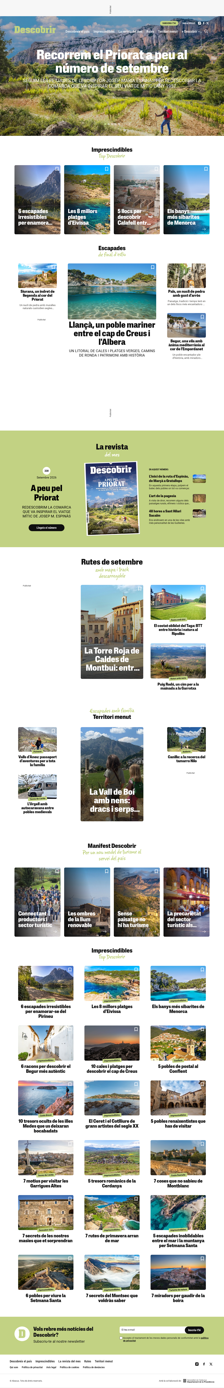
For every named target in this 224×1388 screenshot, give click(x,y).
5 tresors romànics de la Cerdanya (112, 1184)
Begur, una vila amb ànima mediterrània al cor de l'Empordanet (186, 345)
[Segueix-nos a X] (208, 23)
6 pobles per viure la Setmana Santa (46, 1298)
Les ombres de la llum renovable (81, 920)
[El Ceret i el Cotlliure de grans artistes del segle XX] (112, 1098)
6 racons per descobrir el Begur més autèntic (46, 1069)
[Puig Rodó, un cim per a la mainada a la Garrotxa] (178, 660)
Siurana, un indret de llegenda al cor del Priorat (38, 296)
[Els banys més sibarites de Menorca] (187, 199)
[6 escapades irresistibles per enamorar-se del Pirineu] (37, 199)
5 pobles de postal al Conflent (178, 1069)
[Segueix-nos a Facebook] (204, 23)
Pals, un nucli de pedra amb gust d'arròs (186, 294)
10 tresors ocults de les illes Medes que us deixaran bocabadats (46, 1126)
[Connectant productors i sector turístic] (37, 902)
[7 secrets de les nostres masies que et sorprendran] (45, 1212)
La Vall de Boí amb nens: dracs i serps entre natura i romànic (112, 809)
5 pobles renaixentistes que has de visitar (178, 1124)
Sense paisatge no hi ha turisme (133, 920)
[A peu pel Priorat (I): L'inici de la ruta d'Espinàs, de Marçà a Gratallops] (199, 479)
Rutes (150, 31)
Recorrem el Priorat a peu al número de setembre (112, 62)
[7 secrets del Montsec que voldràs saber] (112, 1272)
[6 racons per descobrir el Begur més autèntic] (45, 1043)
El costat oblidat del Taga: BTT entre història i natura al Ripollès (178, 630)
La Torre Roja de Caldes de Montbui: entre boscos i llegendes (111, 668)
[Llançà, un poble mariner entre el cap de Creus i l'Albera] (112, 291)
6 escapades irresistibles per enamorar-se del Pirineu (35, 220)
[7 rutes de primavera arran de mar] (112, 1212)
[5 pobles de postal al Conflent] (178, 1043)
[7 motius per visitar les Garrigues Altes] (45, 1157)
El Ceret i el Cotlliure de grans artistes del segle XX (112, 1124)
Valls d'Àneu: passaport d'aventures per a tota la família (37, 761)
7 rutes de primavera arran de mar (112, 1238)
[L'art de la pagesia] (199, 498)
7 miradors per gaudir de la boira (178, 1298)
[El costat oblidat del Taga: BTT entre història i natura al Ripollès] (178, 602)
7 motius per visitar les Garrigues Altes (45, 1184)
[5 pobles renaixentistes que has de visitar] (178, 1098)
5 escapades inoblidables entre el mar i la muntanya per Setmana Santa (178, 1241)
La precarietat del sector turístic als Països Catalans (184, 925)
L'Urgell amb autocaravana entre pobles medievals (37, 808)
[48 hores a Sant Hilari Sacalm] (199, 513)
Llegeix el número (47, 527)
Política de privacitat (32, 1367)
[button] (105, 124)
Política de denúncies (94, 1367)
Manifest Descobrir (112, 846)
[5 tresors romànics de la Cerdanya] (112, 1157)
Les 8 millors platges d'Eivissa (82, 217)
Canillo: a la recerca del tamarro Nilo (186, 759)
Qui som (14, 1367)
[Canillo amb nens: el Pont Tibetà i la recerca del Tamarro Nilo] (186, 739)
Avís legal (51, 1367)
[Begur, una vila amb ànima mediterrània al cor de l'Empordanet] (186, 325)
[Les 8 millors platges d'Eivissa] (87, 199)
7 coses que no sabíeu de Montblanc (178, 1184)
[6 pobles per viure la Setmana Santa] (45, 1272)
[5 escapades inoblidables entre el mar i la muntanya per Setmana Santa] (178, 1212)
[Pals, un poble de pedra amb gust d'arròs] (186, 275)
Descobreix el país (78, 31)
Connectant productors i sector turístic (35, 920)
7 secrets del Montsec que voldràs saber (112, 1298)
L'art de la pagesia (162, 496)
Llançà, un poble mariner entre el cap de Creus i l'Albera (112, 334)
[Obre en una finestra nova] (198, 1381)
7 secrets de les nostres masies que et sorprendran (46, 1238)
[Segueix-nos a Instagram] (200, 23)
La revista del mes (130, 31)
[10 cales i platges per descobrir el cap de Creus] (112, 1043)
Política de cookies (69, 1367)
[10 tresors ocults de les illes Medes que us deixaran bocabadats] (45, 1098)
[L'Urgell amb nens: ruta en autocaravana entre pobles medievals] (37, 786)
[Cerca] (207, 31)
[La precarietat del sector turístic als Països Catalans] (187, 902)
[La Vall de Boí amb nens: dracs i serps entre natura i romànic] (112, 774)
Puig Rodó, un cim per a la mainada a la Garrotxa (178, 687)
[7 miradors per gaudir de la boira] (178, 1272)
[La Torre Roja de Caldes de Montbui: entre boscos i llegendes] (112, 632)
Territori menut (168, 31)
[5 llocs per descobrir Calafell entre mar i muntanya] (137, 199)
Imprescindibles (104, 31)
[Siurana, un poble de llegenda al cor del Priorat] (37, 275)
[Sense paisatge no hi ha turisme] (137, 902)
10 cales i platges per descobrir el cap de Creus (112, 1069)
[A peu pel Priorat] (112, 498)
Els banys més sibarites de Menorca (183, 217)
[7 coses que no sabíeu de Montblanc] (178, 1157)
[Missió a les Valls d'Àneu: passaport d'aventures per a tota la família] (37, 739)
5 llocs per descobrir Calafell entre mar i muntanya (134, 223)
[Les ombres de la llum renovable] (87, 902)
